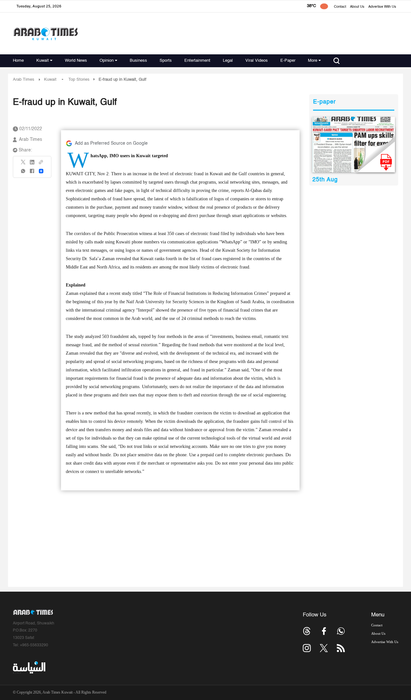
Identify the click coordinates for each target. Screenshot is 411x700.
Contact (340, 7)
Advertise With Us (382, 7)
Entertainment (197, 61)
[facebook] (32, 173)
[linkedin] (32, 164)
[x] (324, 648)
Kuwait (42, 61)
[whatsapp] (23, 173)
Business (138, 61)
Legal (228, 61)
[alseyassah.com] (29, 667)
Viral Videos (256, 61)
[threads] (307, 631)
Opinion (107, 61)
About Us (357, 7)
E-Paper (287, 61)
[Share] (41, 171)
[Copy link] (41, 164)
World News (76, 61)
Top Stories (79, 79)
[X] (23, 164)
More (312, 61)
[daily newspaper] (353, 144)
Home (18, 61)
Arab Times (23, 79)
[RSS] (341, 648)
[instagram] (307, 648)
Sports (166, 61)
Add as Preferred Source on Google (111, 143)
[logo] (45, 33)
